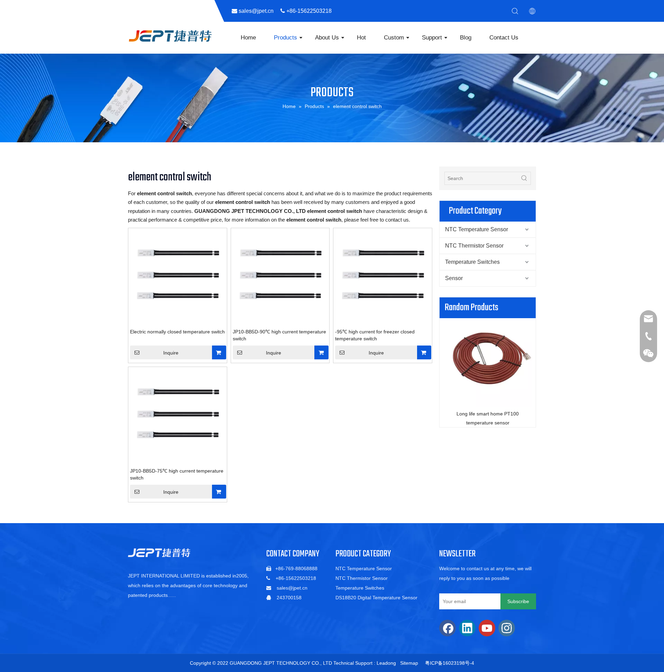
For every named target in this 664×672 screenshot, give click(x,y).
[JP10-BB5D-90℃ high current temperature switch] (280, 277)
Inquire (170, 353)
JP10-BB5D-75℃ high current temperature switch (176, 474)
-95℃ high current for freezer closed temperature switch (375, 335)
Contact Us (503, 37)
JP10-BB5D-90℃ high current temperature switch (279, 335)
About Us (327, 37)
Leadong (386, 663)
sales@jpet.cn (292, 588)
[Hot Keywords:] (524, 178)
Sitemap (409, 663)
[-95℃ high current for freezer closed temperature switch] (382, 277)
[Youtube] (487, 628)
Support (432, 37)
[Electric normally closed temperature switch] (177, 277)
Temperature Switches (472, 262)
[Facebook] (447, 628)
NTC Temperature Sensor (476, 229)
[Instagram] (506, 628)
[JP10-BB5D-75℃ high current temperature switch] (177, 416)
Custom (394, 37)
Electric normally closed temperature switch (177, 331)
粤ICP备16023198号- (448, 663)
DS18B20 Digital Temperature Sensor (376, 597)
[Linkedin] (467, 628)
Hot (361, 37)
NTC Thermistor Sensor (474, 246)
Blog (465, 37)
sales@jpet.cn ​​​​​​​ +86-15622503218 (288, 11)
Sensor (454, 278)
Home (248, 37)
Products (285, 37)
